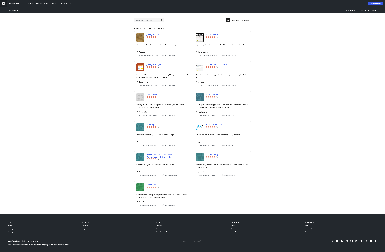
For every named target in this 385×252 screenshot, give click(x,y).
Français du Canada (33, 241)
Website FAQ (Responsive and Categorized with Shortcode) (159, 156)
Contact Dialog (212, 155)
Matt (307, 225)
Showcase (85, 222)
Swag (233, 232)
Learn (158, 222)
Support (159, 225)
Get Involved (235, 222)
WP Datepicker (212, 35)
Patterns (85, 232)
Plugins (84, 229)
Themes (85, 225)
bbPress (308, 229)
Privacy (10, 232)
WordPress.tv (161, 232)
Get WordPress (375, 3)
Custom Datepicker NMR (216, 65)
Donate (234, 229)
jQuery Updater (153, 35)
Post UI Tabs (151, 95)
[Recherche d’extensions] (162, 20)
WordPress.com (311, 222)
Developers (160, 229)
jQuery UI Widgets (154, 65)
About (10, 222)
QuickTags (150, 125)
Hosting (10, 229)
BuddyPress (310, 232)
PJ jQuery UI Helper (214, 125)
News (10, 225)
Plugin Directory (13, 10)
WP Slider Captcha (213, 95)
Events (233, 225)
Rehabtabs (151, 185)
